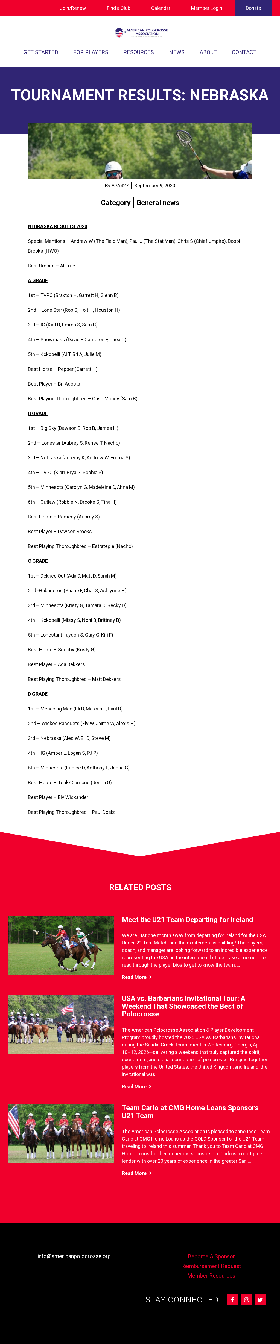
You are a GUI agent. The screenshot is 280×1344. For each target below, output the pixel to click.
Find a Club (118, 8)
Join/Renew (73, 8)
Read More (135, 977)
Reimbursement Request (211, 1266)
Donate (253, 8)
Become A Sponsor (211, 1256)
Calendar (160, 8)
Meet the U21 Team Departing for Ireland (187, 920)
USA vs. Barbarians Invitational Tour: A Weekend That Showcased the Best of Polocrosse (183, 1006)
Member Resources (211, 1275)
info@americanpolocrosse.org (74, 1256)
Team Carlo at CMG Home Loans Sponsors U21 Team (190, 1112)
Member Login (206, 8)
